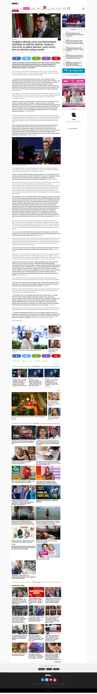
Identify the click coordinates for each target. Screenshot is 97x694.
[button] (13, 375)
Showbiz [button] (33, 8)
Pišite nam (62, 683)
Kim (31, 360)
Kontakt (34, 683)
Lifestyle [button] (58, 8)
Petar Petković (37, 360)
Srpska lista (45, 360)
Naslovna (15, 8)
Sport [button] (53, 8)
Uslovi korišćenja (55, 683)
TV (49, 8)
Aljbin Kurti (25, 360)
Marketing (40, 683)
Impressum (46, 683)
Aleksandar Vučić (16, 360)
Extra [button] (64, 8)
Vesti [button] (21, 8)
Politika (14, 39)
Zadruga (26, 8)
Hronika (39, 8)
